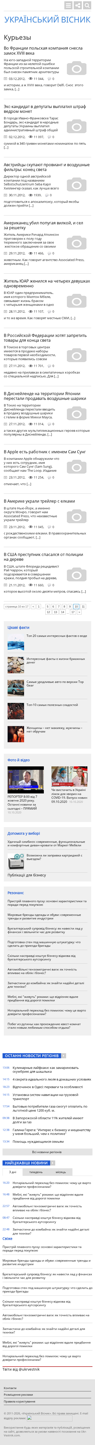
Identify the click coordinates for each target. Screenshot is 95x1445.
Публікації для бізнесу (27, 875)
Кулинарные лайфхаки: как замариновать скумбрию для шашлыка (46, 1069)
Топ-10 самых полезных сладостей (52, 705)
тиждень (36, 1172)
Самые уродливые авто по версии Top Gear (55, 683)
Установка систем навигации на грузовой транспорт (45, 1096)
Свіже (7, 1238)
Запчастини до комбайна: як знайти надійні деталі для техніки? (46, 985)
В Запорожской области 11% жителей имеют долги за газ (48, 1120)
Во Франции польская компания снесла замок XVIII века (43, 50)
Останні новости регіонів (32, 1055)
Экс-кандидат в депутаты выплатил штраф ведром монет (45, 109)
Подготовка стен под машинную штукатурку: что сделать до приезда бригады (44, 944)
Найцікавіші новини (26, 1162)
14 (62, 612)
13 (55, 612)
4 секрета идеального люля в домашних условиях (52, 1079)
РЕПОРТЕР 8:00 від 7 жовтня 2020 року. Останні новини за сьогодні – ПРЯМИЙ (22, 802)
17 (72, 612)
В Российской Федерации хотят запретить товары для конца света (45, 338)
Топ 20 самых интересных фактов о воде (57, 636)
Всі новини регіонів (47, 1152)
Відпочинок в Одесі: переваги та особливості (48, 1087)
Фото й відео (19, 760)
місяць (61, 1172)
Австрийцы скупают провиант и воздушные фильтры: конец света (47, 167)
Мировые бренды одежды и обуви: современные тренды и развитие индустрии (44, 916)
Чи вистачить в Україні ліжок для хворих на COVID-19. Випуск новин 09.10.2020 (69, 796)
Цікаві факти (18, 627)
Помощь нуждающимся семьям (38, 1141)
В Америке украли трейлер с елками (39, 501)
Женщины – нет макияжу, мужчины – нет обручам (54, 730)
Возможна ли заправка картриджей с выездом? (54, 857)
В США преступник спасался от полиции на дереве (43, 557)
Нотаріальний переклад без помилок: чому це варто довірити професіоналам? (47, 1012)
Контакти (10, 1388)
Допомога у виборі (24, 833)
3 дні (12, 1172)
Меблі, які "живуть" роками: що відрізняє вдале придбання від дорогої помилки (43, 998)
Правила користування (19, 1401)
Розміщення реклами (18, 1394)
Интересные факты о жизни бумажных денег (56, 660)
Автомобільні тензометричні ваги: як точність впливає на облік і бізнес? (42, 971)
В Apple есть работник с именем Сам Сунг (45, 452)
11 (83, 606)
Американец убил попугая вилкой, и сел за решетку (43, 225)
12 (48, 612)
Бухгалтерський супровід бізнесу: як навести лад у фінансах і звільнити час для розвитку (45, 930)
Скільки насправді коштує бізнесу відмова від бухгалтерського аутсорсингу (41, 957)
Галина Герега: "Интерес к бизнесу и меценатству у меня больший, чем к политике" (52, 1132)
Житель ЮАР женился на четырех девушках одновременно (47, 283)
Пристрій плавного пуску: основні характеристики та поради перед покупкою (47, 903)
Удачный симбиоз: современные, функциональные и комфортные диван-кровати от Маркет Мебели (46, 843)
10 (76, 606)
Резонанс (16, 892)
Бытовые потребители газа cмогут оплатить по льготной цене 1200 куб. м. (50, 1108)
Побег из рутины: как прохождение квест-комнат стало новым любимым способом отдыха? (44, 1026)
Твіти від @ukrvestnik (21, 1369)
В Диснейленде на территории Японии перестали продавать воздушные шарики (45, 396)
